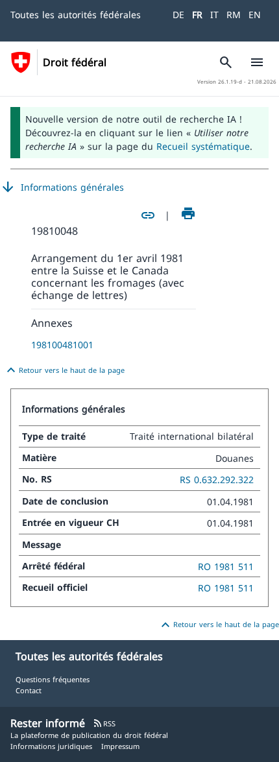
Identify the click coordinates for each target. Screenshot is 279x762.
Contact (29, 690)
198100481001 (62, 345)
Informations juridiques (51, 746)
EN (255, 14)
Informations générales (62, 187)
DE (178, 14)
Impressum (120, 746)
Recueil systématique (203, 146)
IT (214, 14)
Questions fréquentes (53, 679)
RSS (104, 723)
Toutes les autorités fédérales (75, 14)
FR (197, 14)
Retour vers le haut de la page (64, 370)
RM (233, 14)
